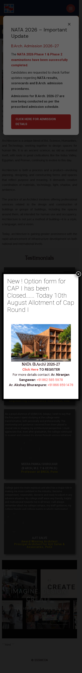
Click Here (30, 369)
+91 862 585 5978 (50, 380)
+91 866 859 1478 (60, 385)
